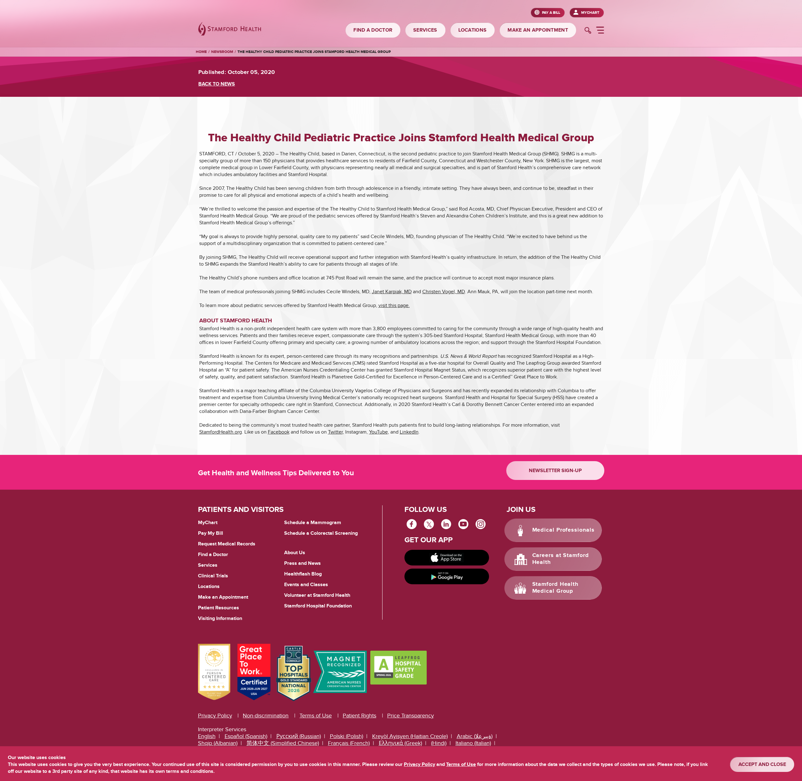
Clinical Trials (213, 576)
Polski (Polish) (346, 736)
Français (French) (349, 743)
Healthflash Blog (303, 574)
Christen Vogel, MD (443, 292)
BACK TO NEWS (216, 84)
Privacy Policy (215, 715)
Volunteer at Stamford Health (317, 595)
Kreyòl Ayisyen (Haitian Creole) (410, 736)
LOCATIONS (472, 30)
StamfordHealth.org (220, 432)
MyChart (590, 12)
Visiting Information (220, 618)
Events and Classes (306, 584)
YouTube (378, 432)
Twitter (335, 432)
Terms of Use (315, 715)
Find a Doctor (213, 554)
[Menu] (600, 31)
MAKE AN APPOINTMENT (538, 30)
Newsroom (222, 51)
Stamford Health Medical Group (555, 588)
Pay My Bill (210, 533)
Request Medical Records (226, 544)
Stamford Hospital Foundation (318, 606)
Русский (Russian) (298, 736)
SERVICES (425, 30)
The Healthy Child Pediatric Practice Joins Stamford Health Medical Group (314, 51)
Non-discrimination (266, 715)
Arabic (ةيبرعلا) (474, 736)
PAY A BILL (551, 12)
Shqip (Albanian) (217, 743)
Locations (209, 586)
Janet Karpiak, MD (392, 292)
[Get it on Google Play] (446, 576)
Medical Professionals (563, 530)
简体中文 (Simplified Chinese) (283, 743)
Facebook (278, 432)
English (207, 736)
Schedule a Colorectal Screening (321, 533)
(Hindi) (438, 743)
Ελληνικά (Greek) (400, 743)
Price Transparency (410, 715)
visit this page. (394, 305)
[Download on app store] (446, 557)
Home (201, 52)
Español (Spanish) (246, 736)
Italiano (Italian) (473, 743)
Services (207, 565)
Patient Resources (218, 608)
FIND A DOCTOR (372, 30)
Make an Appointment (223, 597)
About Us (294, 552)
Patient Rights (359, 715)
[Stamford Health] (229, 30)
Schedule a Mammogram (312, 522)
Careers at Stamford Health (560, 559)
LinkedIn (409, 432)
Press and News (302, 563)
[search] (588, 31)
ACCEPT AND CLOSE (762, 764)
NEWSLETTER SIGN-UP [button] (555, 470)
